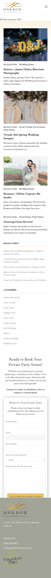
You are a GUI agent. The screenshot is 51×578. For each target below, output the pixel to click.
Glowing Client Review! (18, 222)
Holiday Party (10, 312)
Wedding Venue (26, 64)
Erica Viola (11, 64)
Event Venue (39, 126)
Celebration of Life (12, 297)
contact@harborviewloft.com (18, 548)
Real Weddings (10, 328)
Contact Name (12, 421)
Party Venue (9, 129)
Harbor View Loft (23, 522)
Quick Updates (10, 323)
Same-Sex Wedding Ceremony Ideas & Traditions (25, 280)
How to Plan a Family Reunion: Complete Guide (24, 267)
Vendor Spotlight (11, 338)
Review (6, 333)
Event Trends (25, 126)
